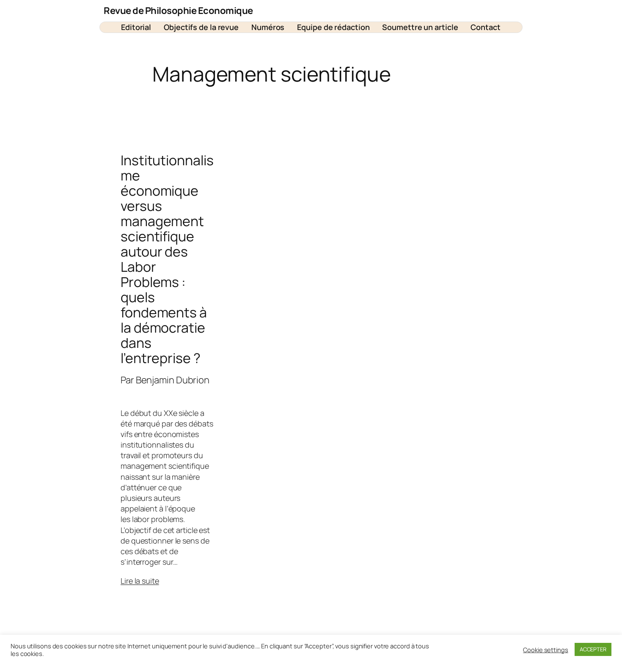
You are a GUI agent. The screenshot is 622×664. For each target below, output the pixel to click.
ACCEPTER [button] (593, 649)
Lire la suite (140, 581)
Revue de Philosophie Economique (178, 10)
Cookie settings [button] (545, 649)
